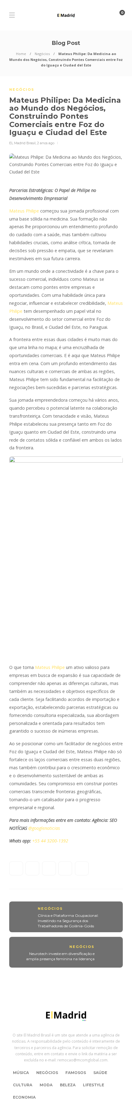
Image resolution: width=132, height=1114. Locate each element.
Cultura (22, 1085)
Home (21, 53)
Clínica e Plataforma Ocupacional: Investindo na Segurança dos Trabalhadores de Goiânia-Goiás (68, 920)
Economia (24, 1097)
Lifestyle (93, 1085)
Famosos (75, 1072)
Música (21, 1072)
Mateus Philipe (24, 211)
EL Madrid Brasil (22, 143)
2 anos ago (45, 143)
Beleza (68, 1085)
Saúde (100, 1072)
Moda (46, 1085)
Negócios (42, 53)
